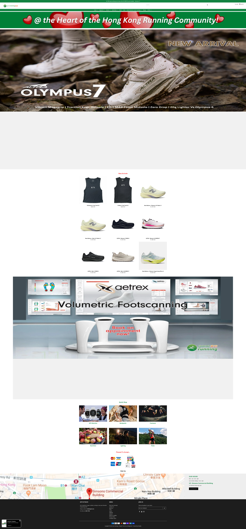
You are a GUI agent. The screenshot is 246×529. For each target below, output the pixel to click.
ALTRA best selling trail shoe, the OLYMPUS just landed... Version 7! (123, 1)
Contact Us (111, 506)
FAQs (110, 509)
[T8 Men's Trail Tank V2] (123, 190)
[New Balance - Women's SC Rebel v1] (153, 190)
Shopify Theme (122, 526)
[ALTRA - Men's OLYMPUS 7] (123, 256)
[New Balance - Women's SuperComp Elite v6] (153, 256)
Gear (95, 10)
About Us (111, 508)
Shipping (111, 512)
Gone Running (115, 526)
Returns (110, 514)
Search (110, 511)
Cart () (242, 4)
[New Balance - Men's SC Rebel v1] (93, 223)
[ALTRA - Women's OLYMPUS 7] (153, 223)
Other (149, 10)
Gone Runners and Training (133, 10)
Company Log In (112, 518)
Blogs (144, 10)
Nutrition (114, 10)
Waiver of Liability (113, 515)
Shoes (107, 10)
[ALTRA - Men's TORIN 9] (93, 256)
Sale (124, 10)
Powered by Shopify (137, 526)
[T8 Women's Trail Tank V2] (93, 190)
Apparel (101, 10)
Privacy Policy (112, 516)
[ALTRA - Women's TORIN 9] (123, 223)
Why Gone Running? (113, 505)
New (120, 10)
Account (236, 4)
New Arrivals (123, 173)
